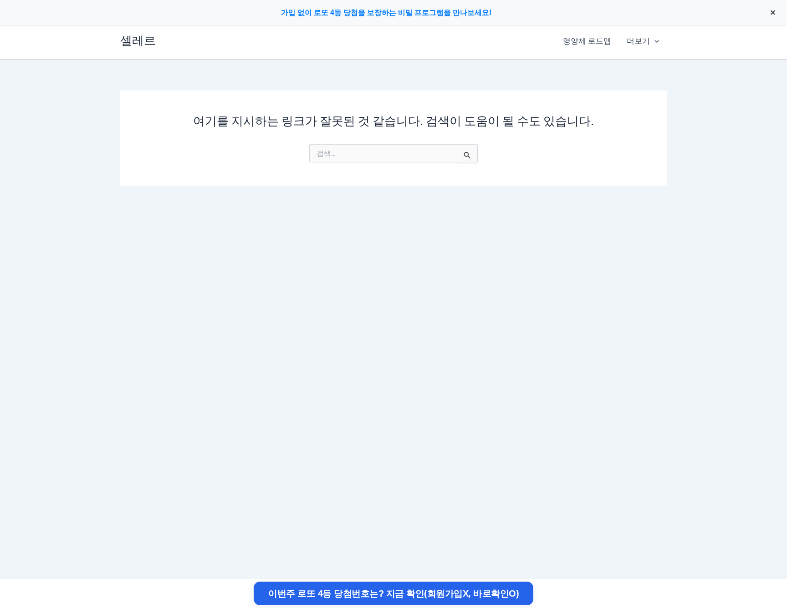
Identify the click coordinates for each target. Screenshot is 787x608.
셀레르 (138, 41)
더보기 (638, 40)
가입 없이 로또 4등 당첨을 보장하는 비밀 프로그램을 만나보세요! (386, 12)
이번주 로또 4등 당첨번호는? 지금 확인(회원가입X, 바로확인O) (393, 593)
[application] (654, 41)
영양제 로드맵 (587, 40)
